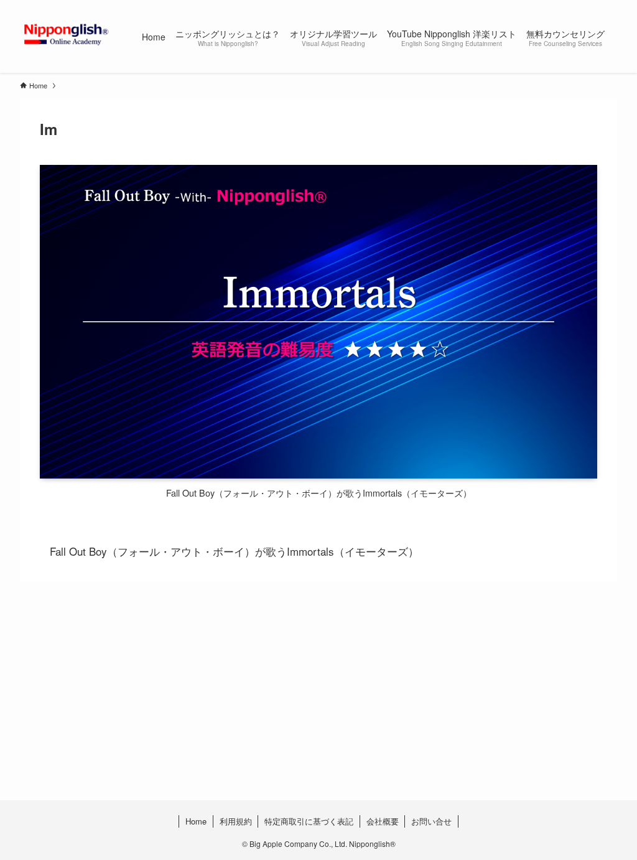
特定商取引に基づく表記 (308, 821)
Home (196, 821)
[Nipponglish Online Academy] (66, 34)
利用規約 (236, 821)
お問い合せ (431, 821)
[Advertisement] (318, 715)
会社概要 (382, 821)
